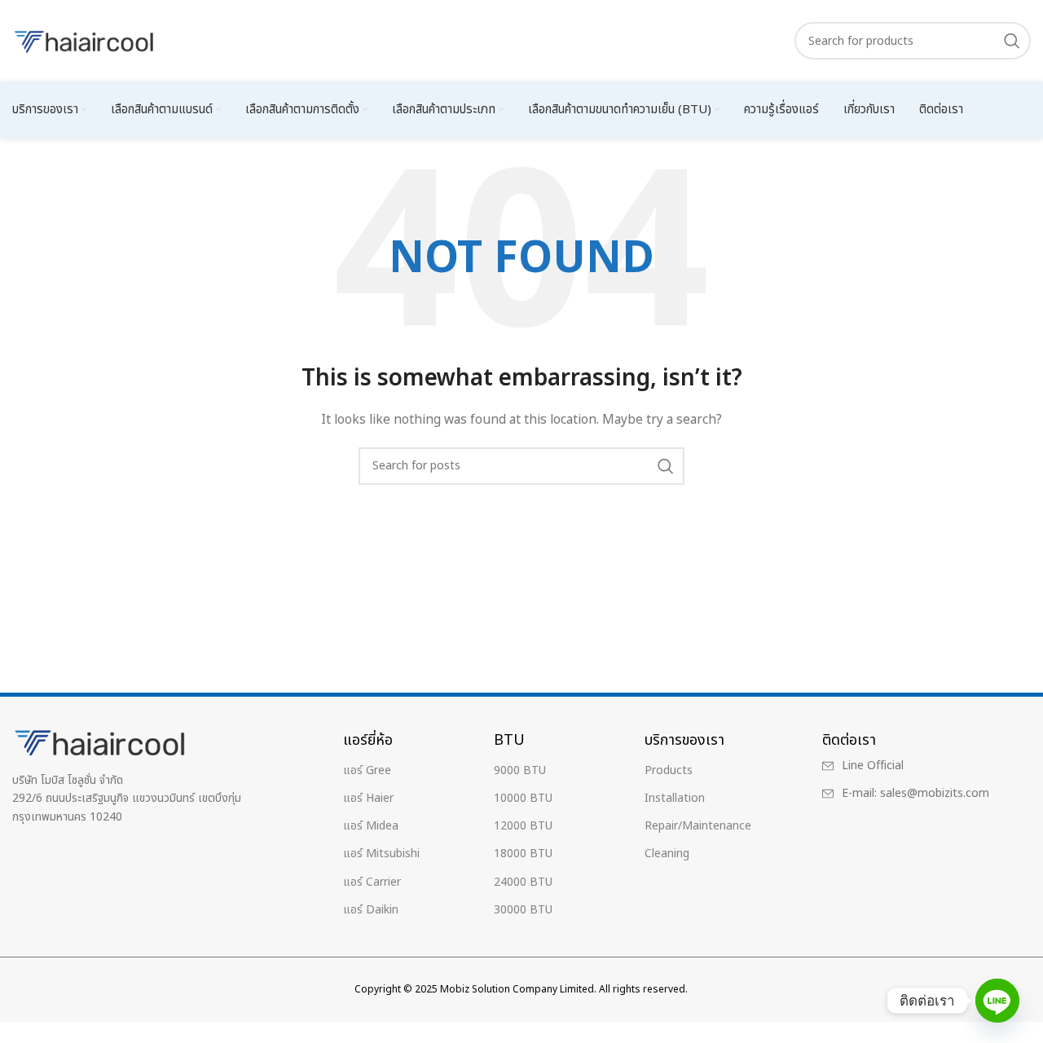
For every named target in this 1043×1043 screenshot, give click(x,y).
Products (669, 770)
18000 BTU (523, 853)
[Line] (997, 1001)
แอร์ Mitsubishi (381, 853)
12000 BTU (523, 825)
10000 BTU (523, 798)
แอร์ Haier (368, 798)
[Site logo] (85, 40)
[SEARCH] (1012, 40)
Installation (675, 798)
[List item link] (914, 766)
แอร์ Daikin (370, 909)
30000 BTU (523, 909)
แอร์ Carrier (372, 882)
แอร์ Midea (370, 825)
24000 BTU (523, 882)
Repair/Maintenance (698, 825)
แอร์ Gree (367, 770)
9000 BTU (520, 770)
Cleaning (667, 853)
